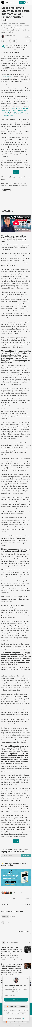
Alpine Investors (6, 77)
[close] (27, 978)
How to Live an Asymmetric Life (15, 654)
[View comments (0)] (9, 41)
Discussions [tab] (14, 942)
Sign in (28, 2)
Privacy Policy (21, 1014)
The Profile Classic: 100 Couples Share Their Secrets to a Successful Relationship (11, 949)
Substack (9, 1025)
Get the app (23, 1022)
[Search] (29, 942)
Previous (6, 904)
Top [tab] (3, 942)
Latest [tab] (8, 942)
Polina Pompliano (10, 35)
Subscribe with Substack (17, 1006)
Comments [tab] (5, 917)
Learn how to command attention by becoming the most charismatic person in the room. (11, 971)
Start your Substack (13, 1022)
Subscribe (22, 2)
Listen (28, 36)
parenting (24, 746)
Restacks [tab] (12, 917)
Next (26, 904)
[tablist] (8, 916)
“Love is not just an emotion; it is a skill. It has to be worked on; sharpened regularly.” (11, 954)
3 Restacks (21, 893)
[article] (16, 953)
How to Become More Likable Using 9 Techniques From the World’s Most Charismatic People (11, 966)
